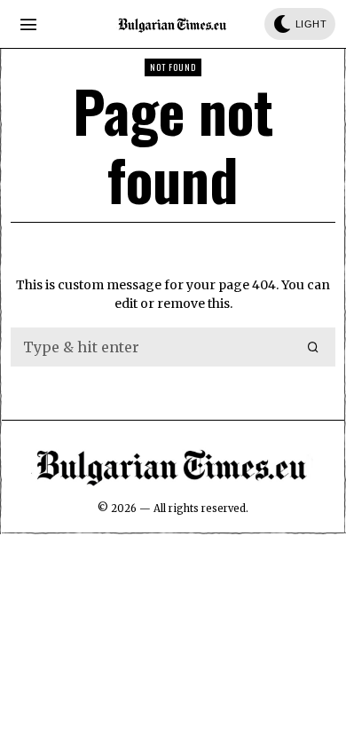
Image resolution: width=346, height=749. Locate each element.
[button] (314, 347)
